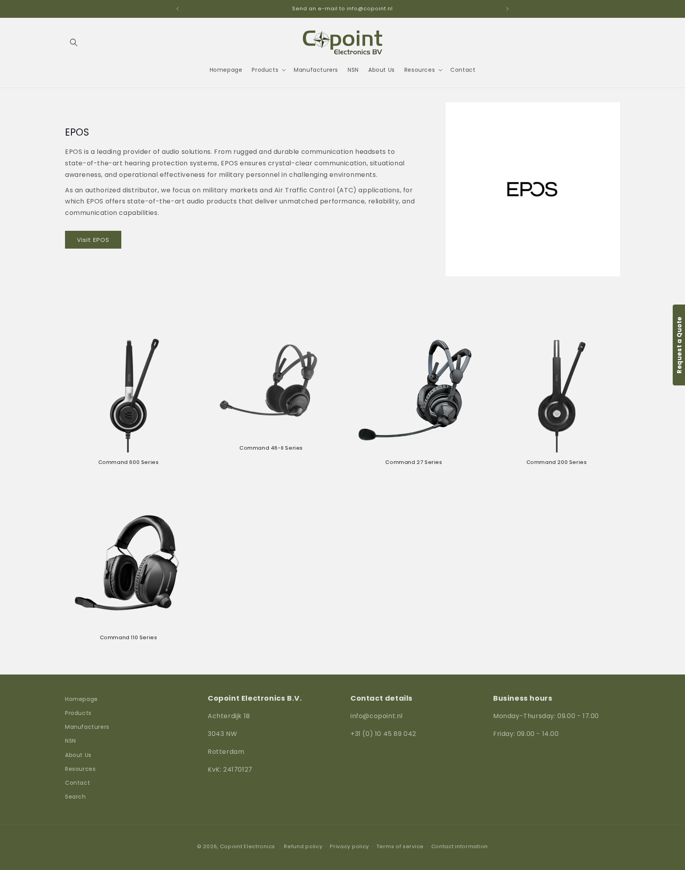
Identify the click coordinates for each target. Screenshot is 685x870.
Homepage (81, 699)
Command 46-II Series (271, 448)
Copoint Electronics (247, 846)
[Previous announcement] (177, 8)
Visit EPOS (93, 240)
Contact (77, 783)
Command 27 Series (413, 462)
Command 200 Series (556, 462)
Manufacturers (87, 727)
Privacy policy (349, 846)
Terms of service (400, 846)
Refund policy (303, 846)
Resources (80, 769)
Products (78, 713)
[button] (73, 42)
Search (75, 797)
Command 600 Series (128, 462)
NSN (70, 741)
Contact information (459, 846)
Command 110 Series (128, 637)
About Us (78, 755)
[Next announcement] (507, 8)
